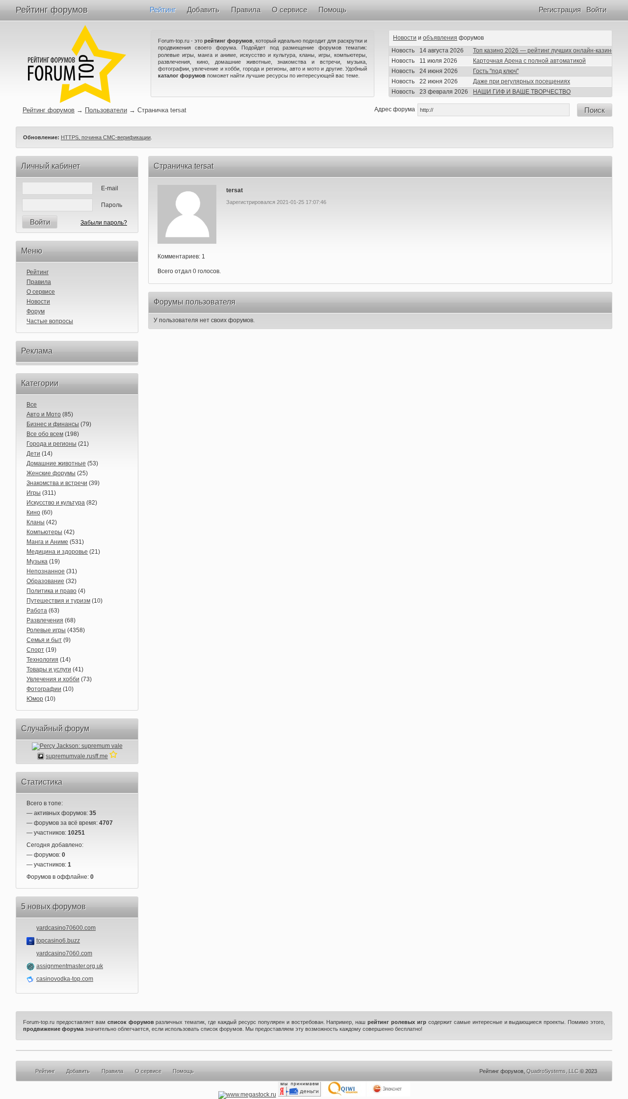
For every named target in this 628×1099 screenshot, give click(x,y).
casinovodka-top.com (64, 978)
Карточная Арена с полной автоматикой (529, 60)
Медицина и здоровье (57, 551)
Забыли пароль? (103, 222)
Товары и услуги (48, 669)
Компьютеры (44, 532)
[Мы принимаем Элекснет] (388, 1094)
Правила (246, 9)
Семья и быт (44, 640)
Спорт (35, 649)
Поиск (594, 110)
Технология (42, 659)
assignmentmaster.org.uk (69, 966)
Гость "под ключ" (496, 71)
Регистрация (560, 9)
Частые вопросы (49, 321)
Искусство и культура (55, 502)
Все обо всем (44, 434)
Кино (33, 512)
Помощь (332, 9)
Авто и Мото (43, 414)
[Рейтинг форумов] (77, 101)
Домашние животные (56, 463)
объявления (440, 37)
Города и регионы (51, 443)
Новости (405, 37)
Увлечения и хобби (52, 679)
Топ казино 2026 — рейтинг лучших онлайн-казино (544, 50)
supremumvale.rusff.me (77, 756)
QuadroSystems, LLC (552, 1071)
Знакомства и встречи (56, 483)
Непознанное (45, 571)
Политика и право (51, 591)
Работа (36, 610)
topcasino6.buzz (58, 940)
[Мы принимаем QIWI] (344, 1094)
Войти (596, 9)
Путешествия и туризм (58, 600)
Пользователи (106, 110)
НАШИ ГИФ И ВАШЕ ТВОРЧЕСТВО (522, 91)
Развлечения (44, 620)
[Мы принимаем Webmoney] (247, 1094)
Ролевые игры (46, 630)
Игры (33, 492)
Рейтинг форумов (52, 10)
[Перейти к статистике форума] (113, 756)
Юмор (34, 698)
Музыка (37, 561)
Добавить (203, 9)
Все (31, 404)
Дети (33, 453)
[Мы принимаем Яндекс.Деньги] (299, 1094)
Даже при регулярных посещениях (521, 81)
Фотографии (43, 689)
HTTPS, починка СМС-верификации (106, 137)
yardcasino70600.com (66, 927)
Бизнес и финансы (52, 424)
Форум (35, 311)
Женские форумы (51, 473)
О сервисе (289, 9)
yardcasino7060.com (64, 953)
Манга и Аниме (47, 541)
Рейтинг (163, 9)
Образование (45, 581)
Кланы (35, 522)
